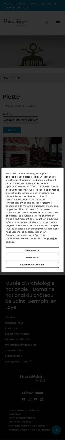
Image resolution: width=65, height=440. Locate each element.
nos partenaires (27, 176)
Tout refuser (32, 257)
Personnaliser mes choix (32, 265)
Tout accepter (32, 250)
